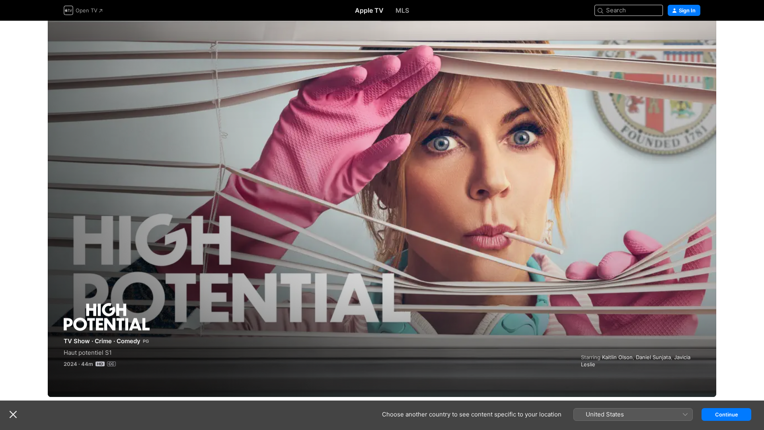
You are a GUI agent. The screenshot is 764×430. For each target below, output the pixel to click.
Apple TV (369, 10)
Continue (726, 414)
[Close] (13, 414)
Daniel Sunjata (653, 357)
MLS (402, 10)
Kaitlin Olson (617, 357)
